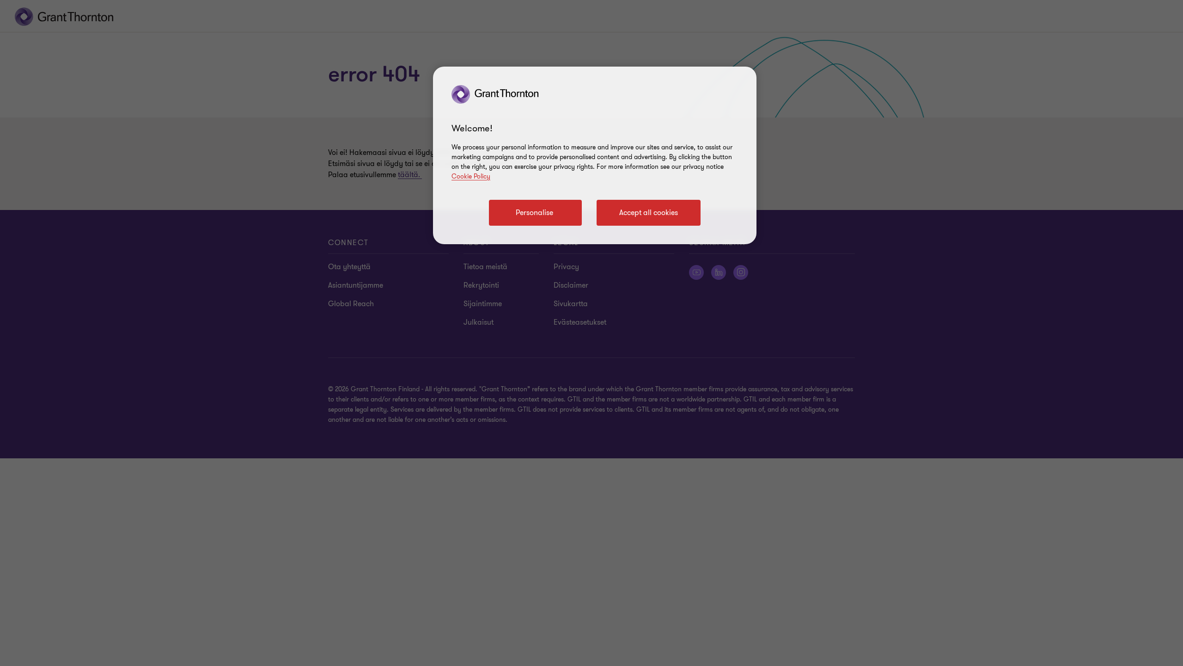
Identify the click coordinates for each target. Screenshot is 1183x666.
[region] (594, 155)
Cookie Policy (470, 176)
